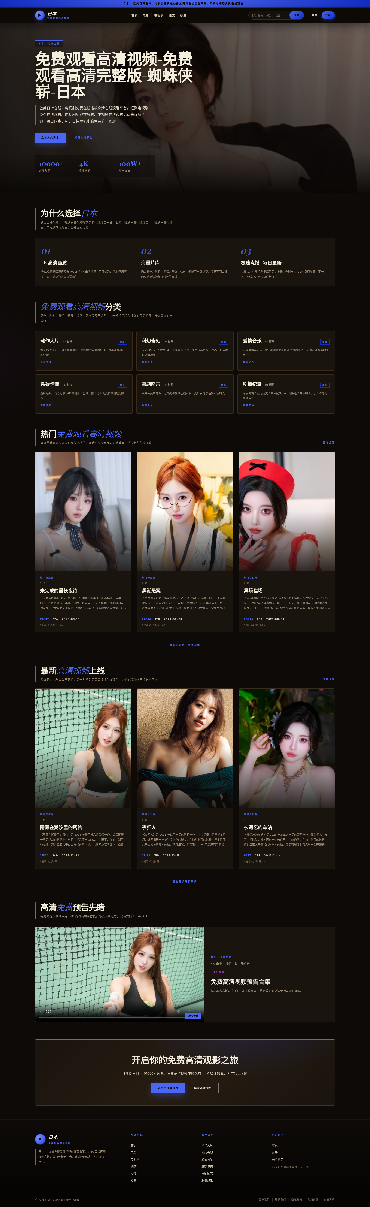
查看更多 (46, 361)
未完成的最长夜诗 (58, 590)
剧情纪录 (207, 1180)
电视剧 (159, 15)
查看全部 (329, 442)
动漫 (183, 15)
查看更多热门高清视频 (185, 645)
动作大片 (207, 1145)
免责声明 (329, 1199)
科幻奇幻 (207, 1152)
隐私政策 (296, 1199)
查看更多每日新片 (185, 881)
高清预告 (277, 1159)
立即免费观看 (50, 137)
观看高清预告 (84, 137)
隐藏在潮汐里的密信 (61, 827)
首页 (134, 15)
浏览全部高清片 (168, 1088)
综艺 (172, 15)
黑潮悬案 (151, 590)
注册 (328, 15)
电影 (146, 15)
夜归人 (149, 827)
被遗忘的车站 (258, 827)
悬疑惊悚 (207, 1166)
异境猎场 (253, 590)
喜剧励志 (207, 1173)
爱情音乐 (207, 1159)
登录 (315, 15)
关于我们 (264, 1199)
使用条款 (313, 1199)
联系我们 (280, 1199)
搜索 (296, 15)
